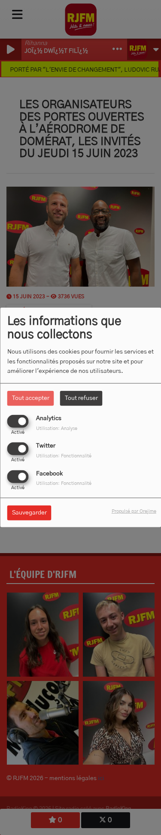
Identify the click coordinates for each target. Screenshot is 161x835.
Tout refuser (81, 398)
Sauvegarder (29, 512)
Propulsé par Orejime (134, 510)
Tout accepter (30, 398)
